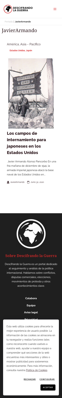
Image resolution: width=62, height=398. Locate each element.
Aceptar (48, 387)
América (13, 44)
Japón (29, 50)
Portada (9, 21)
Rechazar (30, 379)
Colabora (31, 298)
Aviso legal (31, 312)
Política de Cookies (36, 370)
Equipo (31, 305)
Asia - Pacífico (30, 44)
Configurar (47, 379)
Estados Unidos (17, 50)
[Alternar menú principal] (55, 9)
